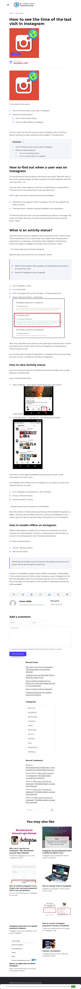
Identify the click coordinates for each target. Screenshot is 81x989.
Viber (30, 743)
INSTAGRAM (15, 54)
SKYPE (30, 726)
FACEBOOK (32, 712)
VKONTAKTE (32, 747)
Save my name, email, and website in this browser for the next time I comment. (37, 649)
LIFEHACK (32, 721)
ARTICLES (31, 708)
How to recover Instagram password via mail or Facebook (55, 924)
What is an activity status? (25, 150)
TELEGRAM (32, 730)
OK (73, 986)
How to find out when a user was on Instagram (33, 147)
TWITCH (31, 734)
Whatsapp (32, 752)
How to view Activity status (29, 153)
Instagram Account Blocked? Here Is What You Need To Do (57, 852)
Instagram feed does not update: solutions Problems (23, 927)
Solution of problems (51, 951)
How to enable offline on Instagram (32, 156)
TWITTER (31, 739)
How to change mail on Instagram (39, 689)
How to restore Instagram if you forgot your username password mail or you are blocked (40, 683)
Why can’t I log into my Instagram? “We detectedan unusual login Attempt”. (39, 669)
